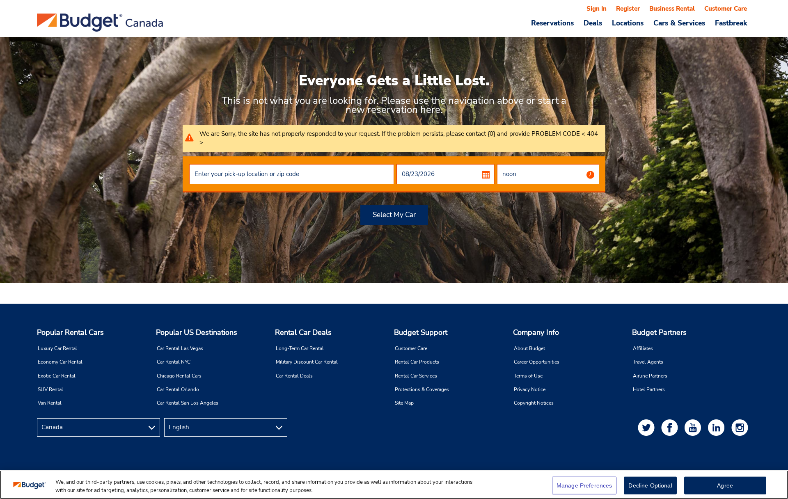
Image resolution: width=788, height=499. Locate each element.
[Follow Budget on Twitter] (647, 427)
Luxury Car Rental (57, 348)
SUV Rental (50, 389)
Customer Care (725, 9)
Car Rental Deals (294, 376)
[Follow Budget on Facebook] (671, 427)
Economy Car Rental (60, 362)
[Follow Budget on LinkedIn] (718, 427)
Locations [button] (628, 22)
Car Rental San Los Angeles (187, 403)
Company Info (536, 332)
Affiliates (643, 348)
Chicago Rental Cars (179, 376)
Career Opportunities (536, 362)
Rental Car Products (417, 362)
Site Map (404, 403)
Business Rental (672, 9)
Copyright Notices (534, 403)
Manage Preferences (584, 485)
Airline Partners (650, 376)
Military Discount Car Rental (307, 362)
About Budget (529, 348)
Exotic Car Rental (57, 376)
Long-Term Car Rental (300, 348)
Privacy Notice (529, 389)
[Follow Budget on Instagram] (741, 427)
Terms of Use (528, 376)
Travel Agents (648, 362)
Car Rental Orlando (178, 389)
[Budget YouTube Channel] (694, 427)
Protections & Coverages (422, 389)
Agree (725, 485)
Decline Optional (650, 485)
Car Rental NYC (173, 362)
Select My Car (394, 215)
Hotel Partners (649, 389)
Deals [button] (593, 22)
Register (628, 9)
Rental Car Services (416, 376)
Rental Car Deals (303, 332)
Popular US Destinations (196, 332)
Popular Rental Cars (70, 332)
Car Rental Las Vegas (180, 348)
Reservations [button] (552, 22)
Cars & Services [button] (679, 22)
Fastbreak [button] (731, 22)
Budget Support (420, 332)
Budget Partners (659, 332)
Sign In (596, 9)
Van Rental (50, 403)
